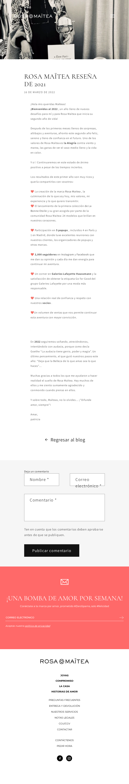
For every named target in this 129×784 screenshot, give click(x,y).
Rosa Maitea (73, 191)
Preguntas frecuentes (64, 700)
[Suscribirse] (121, 618)
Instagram (67, 254)
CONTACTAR (64, 729)
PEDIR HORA (64, 746)
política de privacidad (37, 625)
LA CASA (64, 686)
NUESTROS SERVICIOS (64, 711)
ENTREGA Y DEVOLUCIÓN (64, 706)
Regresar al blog (68, 440)
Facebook (83, 254)
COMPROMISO (64, 681)
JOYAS (64, 675)
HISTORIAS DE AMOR (64, 691)
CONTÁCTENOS (64, 740)
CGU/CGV (64, 723)
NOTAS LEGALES (64, 717)
